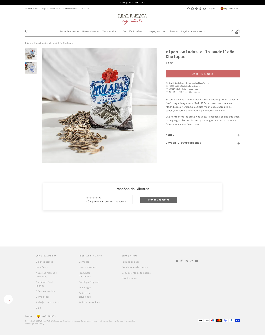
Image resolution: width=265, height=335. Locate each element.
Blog (38, 307)
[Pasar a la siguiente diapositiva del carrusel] (237, 235)
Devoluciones (129, 278)
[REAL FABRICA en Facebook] (188, 8)
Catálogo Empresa (89, 282)
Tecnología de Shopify (34, 324)
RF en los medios (45, 291)
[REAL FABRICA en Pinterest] (196, 8)
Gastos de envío (87, 267)
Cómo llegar (42, 296)
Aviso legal (85, 287)
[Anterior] (105, 2)
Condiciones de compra (135, 267)
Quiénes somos (44, 261)
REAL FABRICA (47, 321)
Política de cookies (89, 302)
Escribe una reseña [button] (158, 199)
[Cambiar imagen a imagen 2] (31, 68)
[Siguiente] (159, 2)
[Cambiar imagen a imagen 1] (31, 54)
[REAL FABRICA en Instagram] (192, 8)
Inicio (28, 43)
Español (212, 9)
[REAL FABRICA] (132, 18)
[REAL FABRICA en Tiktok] (200, 8)
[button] (27, 31)
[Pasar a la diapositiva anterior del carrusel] (230, 236)
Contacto (84, 261)
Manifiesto (42, 267)
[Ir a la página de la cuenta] (232, 31)
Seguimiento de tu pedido (136, 272)
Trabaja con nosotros (48, 302)
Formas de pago (131, 261)
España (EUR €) (231, 9)
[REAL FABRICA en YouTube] (204, 8)
